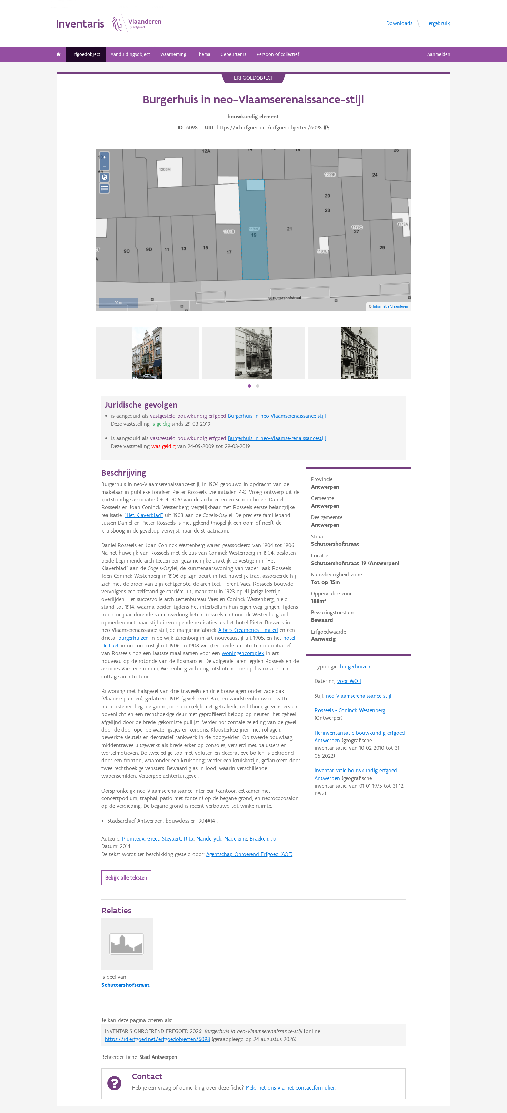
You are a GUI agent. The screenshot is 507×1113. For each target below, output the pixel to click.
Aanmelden (438, 54)
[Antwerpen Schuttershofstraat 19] (147, 353)
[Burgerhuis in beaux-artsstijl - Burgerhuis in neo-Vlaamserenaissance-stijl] (253, 353)
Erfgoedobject (85, 54)
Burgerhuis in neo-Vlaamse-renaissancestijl (277, 438)
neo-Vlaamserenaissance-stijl (358, 696)
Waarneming (173, 54)
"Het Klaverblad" (144, 515)
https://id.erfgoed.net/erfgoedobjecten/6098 (157, 1039)
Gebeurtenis (233, 54)
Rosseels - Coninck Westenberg (350, 710)
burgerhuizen (355, 666)
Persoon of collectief (278, 54)
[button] (249, 385)
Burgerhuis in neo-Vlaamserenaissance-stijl (277, 416)
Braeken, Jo (263, 838)
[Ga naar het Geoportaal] (104, 177)
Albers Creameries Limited (248, 630)
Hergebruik (437, 23)
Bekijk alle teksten (126, 877)
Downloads (399, 23)
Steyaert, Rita (177, 838)
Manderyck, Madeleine (221, 838)
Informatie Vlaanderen (390, 306)
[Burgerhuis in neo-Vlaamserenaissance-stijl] (359, 353)
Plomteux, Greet (140, 838)
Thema (203, 54)
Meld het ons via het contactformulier (290, 1087)
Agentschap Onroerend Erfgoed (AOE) (249, 854)
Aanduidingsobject (130, 54)
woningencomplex (243, 653)
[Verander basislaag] (104, 188)
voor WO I (349, 681)
